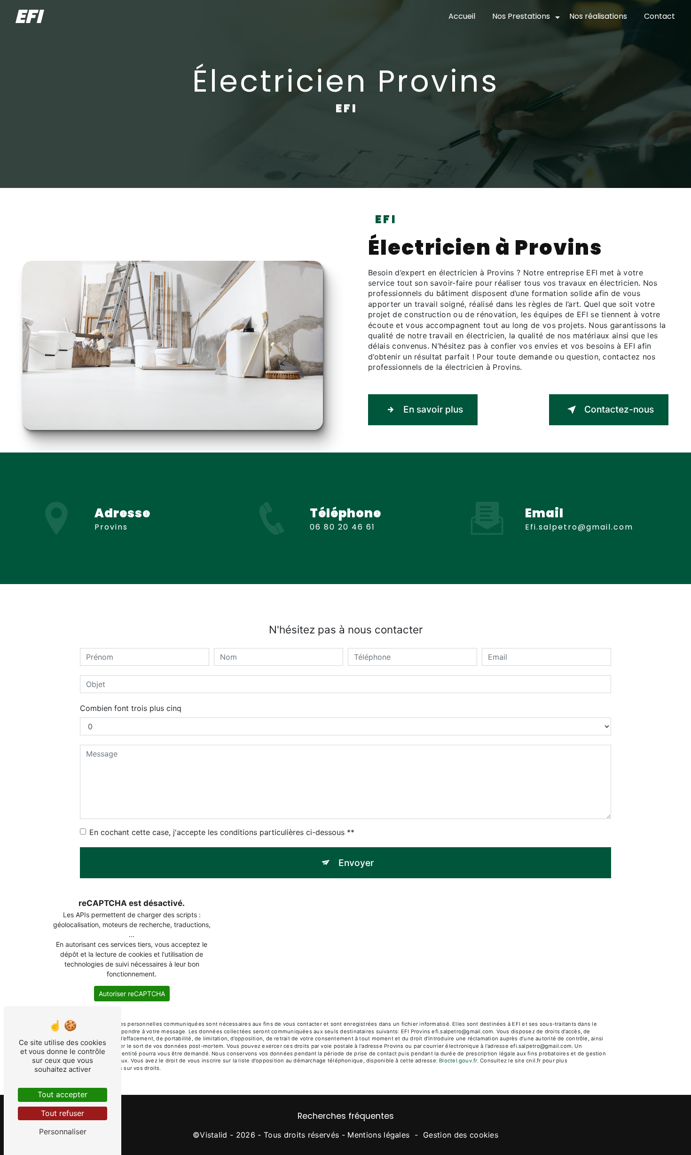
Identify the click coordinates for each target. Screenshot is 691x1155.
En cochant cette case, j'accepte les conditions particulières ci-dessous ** (221, 832)
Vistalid (214, 1134)
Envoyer (356, 862)
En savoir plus (433, 409)
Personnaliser (62, 1131)
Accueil (461, 16)
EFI (28, 16)
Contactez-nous (619, 409)
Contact (659, 16)
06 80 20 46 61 (342, 527)
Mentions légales (378, 1134)
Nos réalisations (598, 16)
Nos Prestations (521, 16)
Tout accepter (62, 1094)
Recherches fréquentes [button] (346, 1116)
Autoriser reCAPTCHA (132, 994)
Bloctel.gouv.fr (458, 1060)
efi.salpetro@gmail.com (579, 527)
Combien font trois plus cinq (130, 708)
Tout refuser (62, 1113)
